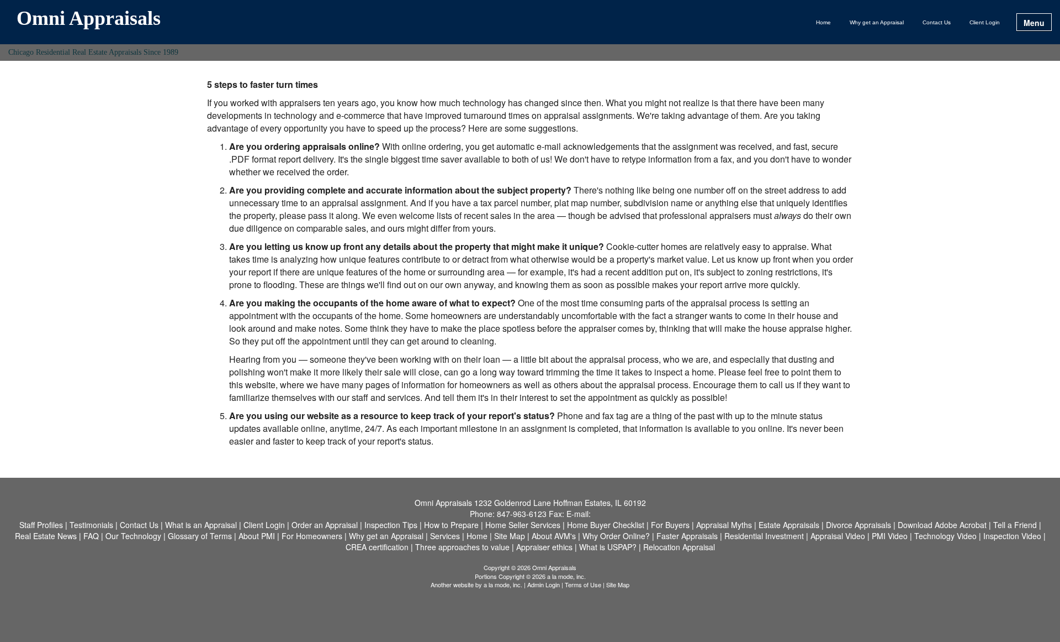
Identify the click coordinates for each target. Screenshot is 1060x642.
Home (823, 22)
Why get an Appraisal (877, 22)
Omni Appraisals (89, 18)
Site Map (617, 584)
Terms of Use (583, 584)
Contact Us (937, 22)
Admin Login (543, 584)
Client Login (984, 22)
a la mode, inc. (503, 584)
